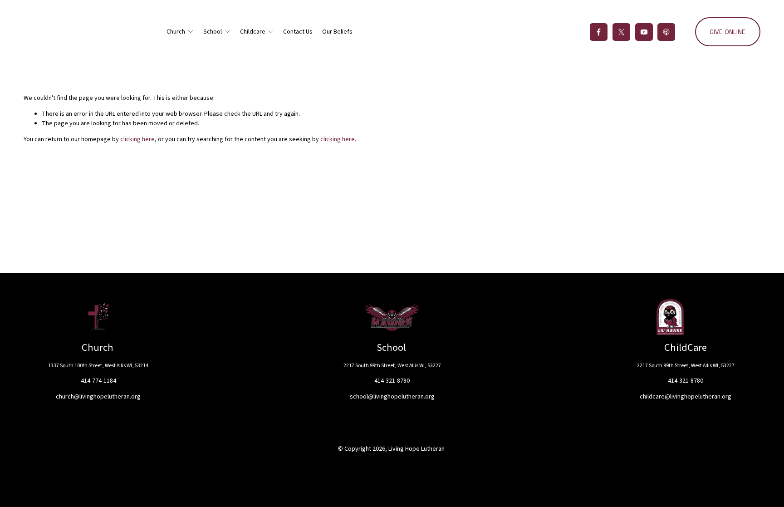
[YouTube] (644, 32)
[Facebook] (599, 32)
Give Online (727, 32)
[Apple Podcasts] (666, 32)
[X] (621, 32)
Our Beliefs (337, 31)
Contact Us (298, 31)
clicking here (137, 139)
